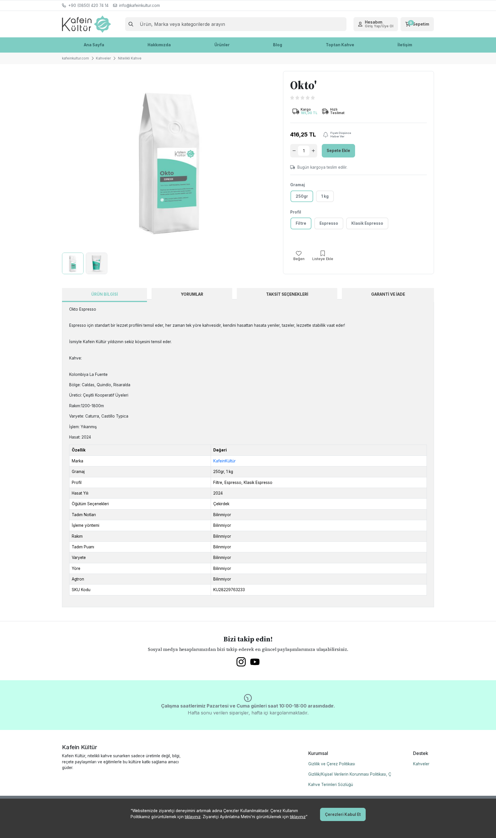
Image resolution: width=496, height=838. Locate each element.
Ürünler (222, 45)
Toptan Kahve (340, 45)
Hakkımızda (159, 45)
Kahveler (421, 764)
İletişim (405, 45)
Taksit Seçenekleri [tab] (287, 294)
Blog (277, 45)
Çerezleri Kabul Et (343, 814)
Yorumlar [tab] (192, 294)
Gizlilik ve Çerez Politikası (331, 764)
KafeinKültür (224, 461)
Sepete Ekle (338, 150)
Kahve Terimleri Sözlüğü (330, 784)
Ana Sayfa (94, 45)
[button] (375, 24)
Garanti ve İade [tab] (388, 294)
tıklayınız (193, 816)
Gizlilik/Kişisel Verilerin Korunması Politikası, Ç (349, 774)
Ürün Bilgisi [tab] (104, 294)
